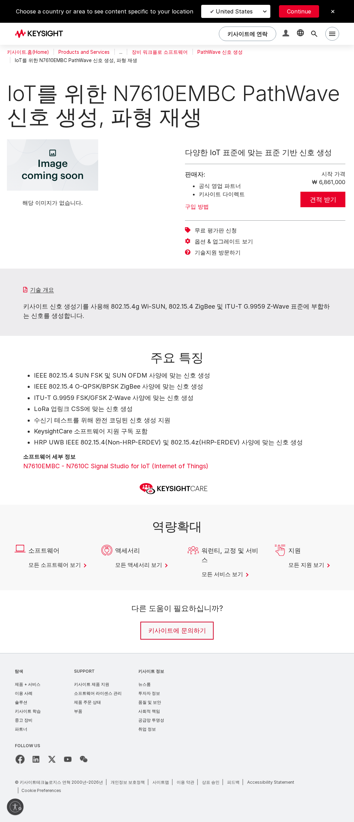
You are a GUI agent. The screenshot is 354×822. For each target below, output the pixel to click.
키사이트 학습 (28, 711)
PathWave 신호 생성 (220, 52)
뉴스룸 (144, 684)
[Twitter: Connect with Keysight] (52, 759)
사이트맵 (160, 782)
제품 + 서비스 (27, 684)
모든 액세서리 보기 (139, 564)
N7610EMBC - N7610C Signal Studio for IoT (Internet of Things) (115, 466)
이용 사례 (23, 693)
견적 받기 (323, 199)
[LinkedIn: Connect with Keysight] (36, 759)
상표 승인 (211, 782)
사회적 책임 (149, 711)
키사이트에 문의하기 (177, 630)
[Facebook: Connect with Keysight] (20, 759)
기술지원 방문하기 (218, 252)
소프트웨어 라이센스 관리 (98, 693)
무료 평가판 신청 (216, 230)
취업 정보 (147, 729)
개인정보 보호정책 (128, 782)
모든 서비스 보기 (223, 574)
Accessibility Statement (270, 782)
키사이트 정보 (151, 671)
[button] (286, 34)
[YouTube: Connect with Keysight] (68, 759)
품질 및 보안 (149, 702)
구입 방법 (197, 206)
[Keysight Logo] (41, 33)
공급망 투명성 (151, 720)
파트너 (21, 729)
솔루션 (21, 702)
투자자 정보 (149, 693)
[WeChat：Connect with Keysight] (83, 759)
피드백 (233, 782)
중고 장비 (23, 720)
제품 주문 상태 (87, 702)
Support (84, 671)
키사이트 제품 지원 (91, 684)
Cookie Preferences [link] (41, 790)
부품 (78, 711)
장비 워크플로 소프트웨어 (160, 52)
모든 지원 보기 (307, 564)
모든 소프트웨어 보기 (55, 564)
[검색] (314, 34)
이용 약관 (185, 782)
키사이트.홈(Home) (28, 52)
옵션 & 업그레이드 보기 (224, 241)
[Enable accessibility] (15, 807)
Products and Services (84, 52)
